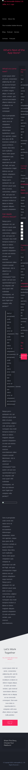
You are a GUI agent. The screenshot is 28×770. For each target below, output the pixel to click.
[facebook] (22, 223)
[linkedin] (22, 232)
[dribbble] (22, 239)
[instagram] (22, 229)
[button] (19, 38)
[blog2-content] (9, 502)
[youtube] (22, 235)
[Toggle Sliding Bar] (17, 38)
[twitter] (22, 226)
